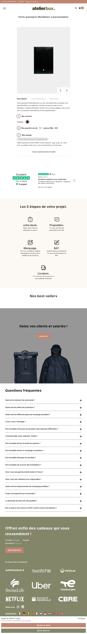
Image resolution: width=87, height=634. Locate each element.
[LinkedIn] (22, 607)
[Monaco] (45, 613)
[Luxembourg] (41, 613)
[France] (20, 613)
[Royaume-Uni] (58, 613)
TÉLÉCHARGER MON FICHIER (43, 152)
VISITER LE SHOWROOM (9, 1)
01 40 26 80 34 (33, 1)
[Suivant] (67, 90)
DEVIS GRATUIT (14, 550)
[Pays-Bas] (49, 613)
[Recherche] (76, 8)
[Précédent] (60, 90)
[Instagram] (18, 607)
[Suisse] (62, 613)
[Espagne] (32, 613)
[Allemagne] (24, 613)
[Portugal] (54, 613)
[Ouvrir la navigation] (4, 8)
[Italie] (37, 613)
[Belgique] (28, 613)
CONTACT (21, 1)
